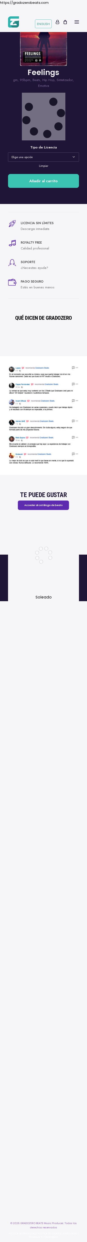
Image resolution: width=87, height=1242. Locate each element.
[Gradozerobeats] (13, 22)
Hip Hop (48, 79)
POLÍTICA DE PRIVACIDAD (22, 1233)
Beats (36, 79)
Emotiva (43, 85)
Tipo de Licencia (43, 147)
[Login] (55, 22)
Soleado (43, 597)
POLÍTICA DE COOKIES (49, 1233)
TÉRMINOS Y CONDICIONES (43, 1237)
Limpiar (43, 166)
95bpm (25, 79)
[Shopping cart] (63, 22)
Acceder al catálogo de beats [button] (44, 505)
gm (15, 79)
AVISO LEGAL (70, 1233)
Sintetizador (65, 79)
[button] (76, 22)
